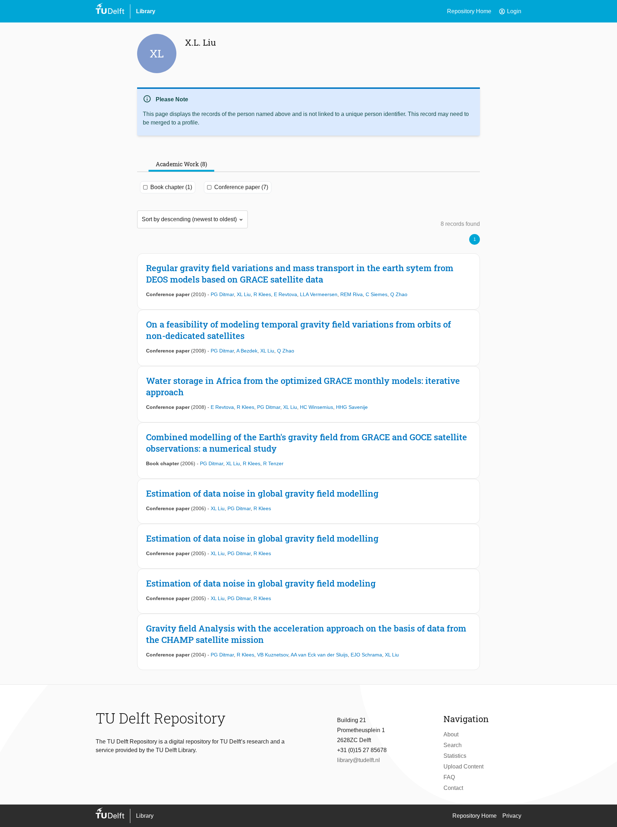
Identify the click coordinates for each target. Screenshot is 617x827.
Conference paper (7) (241, 187)
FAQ (449, 777)
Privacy (511, 816)
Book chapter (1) (171, 187)
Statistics (454, 756)
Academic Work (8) (181, 164)
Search (452, 745)
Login (509, 11)
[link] (308, 281)
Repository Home (469, 11)
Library (145, 11)
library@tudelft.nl (358, 760)
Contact (453, 788)
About (450, 734)
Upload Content (463, 766)
